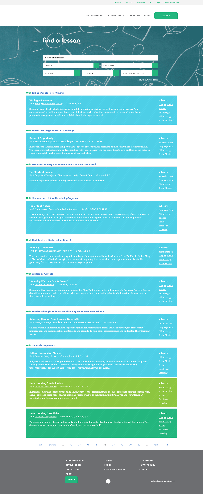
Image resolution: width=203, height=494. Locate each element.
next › (156, 444)
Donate (118, 2)
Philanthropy (165, 116)
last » (167, 444)
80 (139, 444)
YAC (150, 2)
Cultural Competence (43, 345)
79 (130, 444)
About (147, 16)
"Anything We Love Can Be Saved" (48, 281)
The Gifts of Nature (39, 205)
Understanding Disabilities (44, 413)
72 (71, 444)
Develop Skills (116, 16)
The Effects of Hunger (41, 172)
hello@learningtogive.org (163, 481)
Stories (108, 460)
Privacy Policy (147, 465)
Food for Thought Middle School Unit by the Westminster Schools (68, 311)
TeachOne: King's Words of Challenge (53, 130)
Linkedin (108, 482)
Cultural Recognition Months (45, 353)
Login (158, 2)
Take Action (133, 16)
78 (122, 444)
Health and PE (165, 323)
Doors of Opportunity (41, 138)
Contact (143, 469)
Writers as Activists (42, 273)
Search (166, 15)
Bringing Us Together (41, 247)
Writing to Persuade (40, 100)
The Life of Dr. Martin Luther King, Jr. (52, 239)
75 (96, 444)
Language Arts (166, 104)
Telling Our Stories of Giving (48, 92)
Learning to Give (36, 13)
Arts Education (166, 142)
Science (162, 218)
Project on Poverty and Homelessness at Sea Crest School (64, 164)
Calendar (128, 2)
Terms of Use (146, 460)
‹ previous (52, 444)
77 (113, 444)
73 (79, 444)
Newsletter (140, 2)
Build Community (95, 16)
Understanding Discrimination (46, 383)
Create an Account (171, 2)
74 (88, 444)
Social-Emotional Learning (164, 226)
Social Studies (165, 120)
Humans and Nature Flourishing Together (55, 198)
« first (39, 444)
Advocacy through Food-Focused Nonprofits (54, 319)
